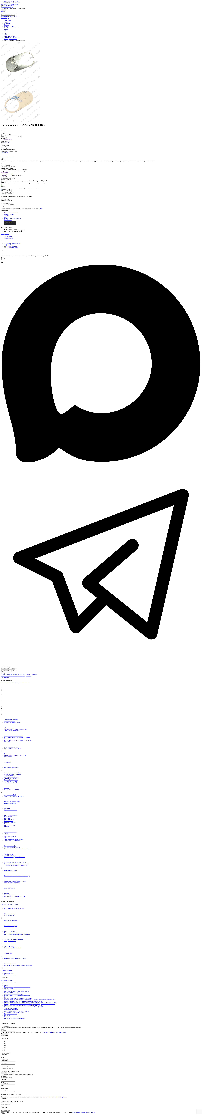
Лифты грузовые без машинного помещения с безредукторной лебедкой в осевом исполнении (29, 1004)
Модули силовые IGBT (10, 795)
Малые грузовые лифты (10, 1008)
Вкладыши (7, 741)
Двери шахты (7, 754)
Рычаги (6, 833)
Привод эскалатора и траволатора (13, 932)
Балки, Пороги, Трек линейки (12, 730)
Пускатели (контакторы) (10, 815)
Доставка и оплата (9, 26)
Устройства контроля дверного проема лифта (16, 865)
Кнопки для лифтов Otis (10, 39)
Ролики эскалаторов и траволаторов (13, 939)
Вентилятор (7, 739)
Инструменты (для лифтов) (11, 767)
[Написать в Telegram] (101, 664)
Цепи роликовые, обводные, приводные (14, 958)
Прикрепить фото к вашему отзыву (10, 1071)
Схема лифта (7, 20)
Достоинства (4, 1060)
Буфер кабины (8, 727)
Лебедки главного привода (11, 992)
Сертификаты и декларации (11, 27)
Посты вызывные (8, 821)
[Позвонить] (2, 262)
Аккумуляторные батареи (11, 719)
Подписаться (4, 1033)
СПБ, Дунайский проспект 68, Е (9, 1)
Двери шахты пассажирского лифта (13, 994)
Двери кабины (8, 756)
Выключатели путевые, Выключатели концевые (17, 737)
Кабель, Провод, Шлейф (10, 782)
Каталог (3, 10)
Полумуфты (7, 818)
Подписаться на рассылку (11, 212)
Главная (6, 33)
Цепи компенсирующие (10, 870)
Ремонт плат (13, 676)
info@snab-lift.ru (5, 4)
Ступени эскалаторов (9, 946)
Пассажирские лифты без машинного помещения (17, 987)
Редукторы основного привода (12, 840)
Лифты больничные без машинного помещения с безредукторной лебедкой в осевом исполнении (30, 1002)
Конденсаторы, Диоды (10, 775)
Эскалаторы (7, 1015)
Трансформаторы (8, 854)
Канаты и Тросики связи (10, 781)
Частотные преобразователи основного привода (17, 876)
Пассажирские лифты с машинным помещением (17, 995)
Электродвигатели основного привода (14, 896)
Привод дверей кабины (10, 822)
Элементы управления (10, 964)
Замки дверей (7, 762)
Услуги (6, 22)
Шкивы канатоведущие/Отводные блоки (15, 881)
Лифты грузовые (8, 973)
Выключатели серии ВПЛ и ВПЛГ (13, 736)
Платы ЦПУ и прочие (10, 825)
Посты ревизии (8, 816)
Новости (6, 29)
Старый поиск (8, 220)
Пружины (6, 826)
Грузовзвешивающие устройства (12, 748)
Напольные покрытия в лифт (11, 801)
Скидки (7, 18)
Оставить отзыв (7, 139)
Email (2, 1029)
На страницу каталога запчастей (21, 682)
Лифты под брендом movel (11, 1009)
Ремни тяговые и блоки (10, 832)
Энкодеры (6, 893)
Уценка (3, 18)
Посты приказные (8, 819)
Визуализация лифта (6, 682)
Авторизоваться (5, 1110)
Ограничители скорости (10, 810)
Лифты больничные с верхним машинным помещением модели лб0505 (23, 1001)
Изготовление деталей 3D (24, 676)
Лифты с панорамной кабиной (12, 1016)
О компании (7, 23)
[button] (101, 259)
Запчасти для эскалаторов (19, 674)
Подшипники (7, 823)
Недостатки (4, 1063)
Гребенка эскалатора (9, 915)
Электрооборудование (10, 895)
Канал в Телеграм (8, 236)
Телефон (3, 1057)
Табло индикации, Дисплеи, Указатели (14, 857)
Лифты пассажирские (9, 974)
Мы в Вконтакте (8, 238)
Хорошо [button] (3, 1113)
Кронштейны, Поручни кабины (12, 772)
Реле (5, 837)
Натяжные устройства (10, 803)
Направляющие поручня (10, 926)
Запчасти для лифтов (9, 36)
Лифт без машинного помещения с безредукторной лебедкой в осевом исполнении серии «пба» (30, 999)
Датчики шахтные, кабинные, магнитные (15, 755)
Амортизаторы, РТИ (9, 721)
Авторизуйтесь (5, 175)
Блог (5, 30)
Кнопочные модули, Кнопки (11, 37)
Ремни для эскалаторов (10, 941)
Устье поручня (8, 953)
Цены (5, 217)
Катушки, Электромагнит (11, 780)
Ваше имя (4, 1054)
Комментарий (4, 1066)
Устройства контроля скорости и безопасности (16, 863)
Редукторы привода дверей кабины (13, 839)
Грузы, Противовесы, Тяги (11, 747)
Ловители (6, 788)
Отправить (3, 1076)
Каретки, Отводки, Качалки (11, 777)
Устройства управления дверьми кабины (15, 862)
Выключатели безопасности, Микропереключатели (17, 740)
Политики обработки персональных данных (84, 1112)
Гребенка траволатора (10, 913)
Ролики (6, 835)
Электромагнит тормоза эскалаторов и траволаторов (18, 965)
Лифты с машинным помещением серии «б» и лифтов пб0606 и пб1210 (23, 1005)
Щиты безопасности (9, 888)
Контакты (6, 25)
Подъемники (34, 674)
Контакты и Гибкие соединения (12, 774)
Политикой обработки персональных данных (54, 1032)
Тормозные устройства (10, 855)
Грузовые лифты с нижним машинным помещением (18, 998)
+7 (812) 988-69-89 (9, 5)
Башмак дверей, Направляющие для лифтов (15, 729)
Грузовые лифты (8, 988)
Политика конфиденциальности (12, 218)
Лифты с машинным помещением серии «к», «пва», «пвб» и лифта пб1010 (24, 1006)
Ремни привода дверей (10, 836)
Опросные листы (5, 676)
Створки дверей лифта (10, 846)
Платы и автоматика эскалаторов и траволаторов (17, 934)
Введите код (4, 1107)
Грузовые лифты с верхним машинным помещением (18, 997)
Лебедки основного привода (11, 789)
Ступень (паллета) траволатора (12, 947)
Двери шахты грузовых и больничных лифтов (16, 991)
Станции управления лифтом (12, 847)
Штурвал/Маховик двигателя (11, 882)
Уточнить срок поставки (7, 156)
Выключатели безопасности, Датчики (14, 908)
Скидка (3, 677)
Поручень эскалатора (9, 931)
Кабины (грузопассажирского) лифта (14, 989)
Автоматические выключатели (12, 722)
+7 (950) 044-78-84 (13, 247)
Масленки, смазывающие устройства (14, 796)
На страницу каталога (6, 970)
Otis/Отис (7, 142)
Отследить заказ (13, 4)
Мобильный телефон (7, 1103)
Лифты (28, 674)
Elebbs (41, 208)
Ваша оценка (4, 1038)
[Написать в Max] (101, 463)
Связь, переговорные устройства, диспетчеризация (17, 848)
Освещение (7, 808)
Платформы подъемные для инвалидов (14, 1018)
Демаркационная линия (10, 920)
